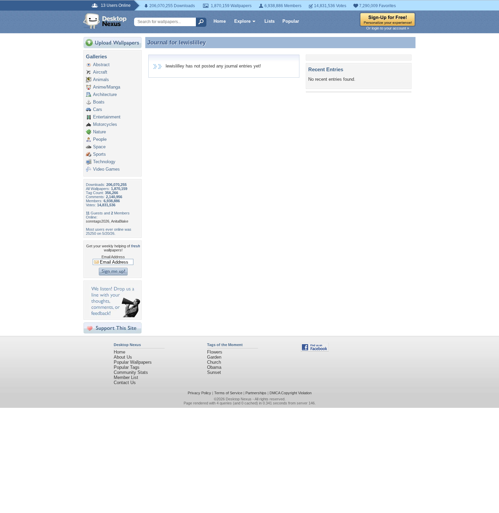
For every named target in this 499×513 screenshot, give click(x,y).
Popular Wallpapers (133, 362)
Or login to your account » (387, 28)
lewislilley (192, 42)
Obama (214, 367)
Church (214, 362)
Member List (126, 377)
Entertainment (107, 116)
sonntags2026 (97, 221)
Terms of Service (228, 393)
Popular (290, 21)
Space (99, 146)
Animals (101, 79)
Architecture (105, 94)
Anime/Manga (106, 87)
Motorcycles (105, 124)
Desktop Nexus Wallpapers (105, 21)
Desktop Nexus (239, 399)
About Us (123, 357)
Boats (99, 101)
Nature (99, 131)
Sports (99, 154)
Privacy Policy (199, 393)
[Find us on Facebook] (315, 350)
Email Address (113, 257)
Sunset (214, 372)
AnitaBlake (119, 221)
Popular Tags (127, 367)
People (100, 139)
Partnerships (255, 393)
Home (220, 21)
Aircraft (100, 72)
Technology (104, 161)
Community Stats (131, 372)
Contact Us (125, 382)
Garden (214, 357)
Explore (242, 21)
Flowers (214, 352)
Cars (97, 109)
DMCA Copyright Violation (291, 393)
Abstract (101, 64)
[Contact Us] (114, 315)
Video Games (106, 169)
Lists (269, 21)
